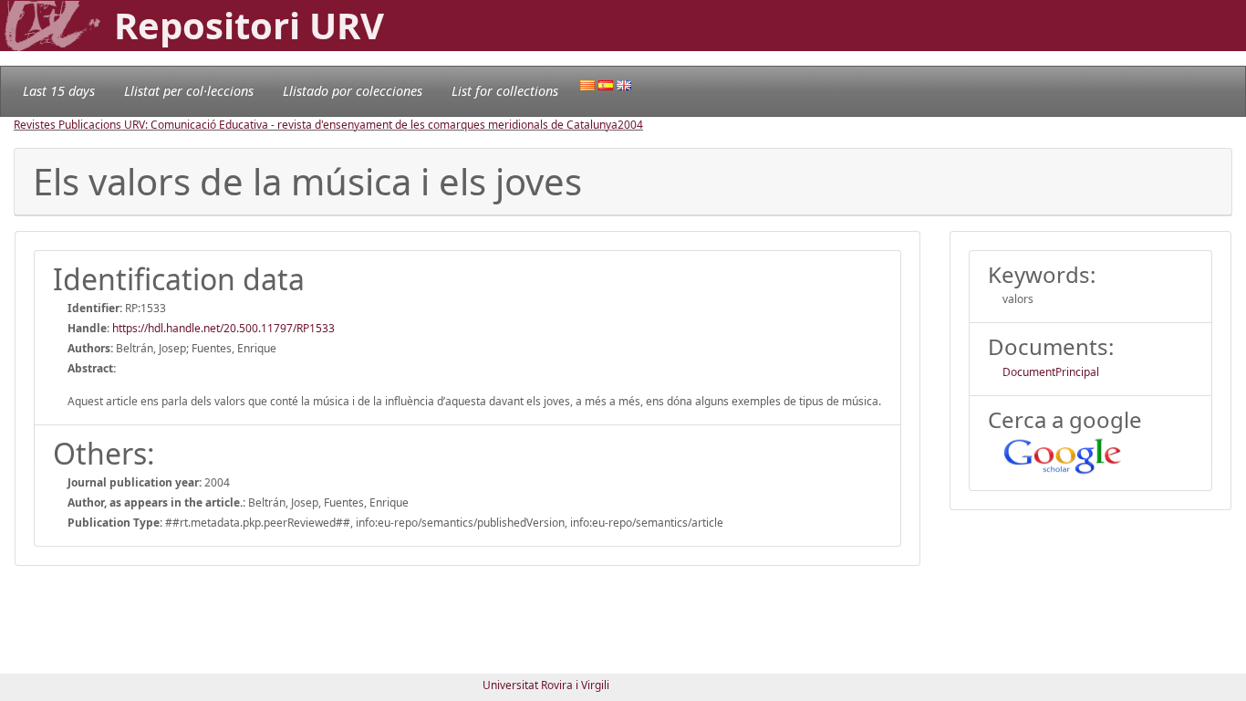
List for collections (505, 90)
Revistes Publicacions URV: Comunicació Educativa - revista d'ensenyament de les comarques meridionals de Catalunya (316, 124)
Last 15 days (59, 90)
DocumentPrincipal (1050, 372)
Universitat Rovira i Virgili (546, 685)
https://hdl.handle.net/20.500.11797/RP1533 (223, 328)
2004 (630, 124)
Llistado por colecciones (352, 90)
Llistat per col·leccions (189, 90)
